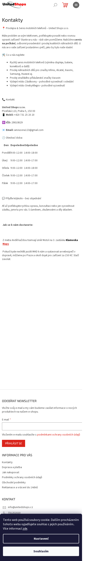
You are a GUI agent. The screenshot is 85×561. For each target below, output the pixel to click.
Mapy (6, 244)
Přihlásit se (13, 443)
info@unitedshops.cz (20, 507)
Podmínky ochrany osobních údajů (22, 477)
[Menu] (76, 5)
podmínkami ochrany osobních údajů (58, 435)
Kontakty (7, 462)
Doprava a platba (12, 467)
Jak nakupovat (10, 472)
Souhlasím (41, 551)
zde (25, 528)
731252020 (14, 513)
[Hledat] (55, 5)
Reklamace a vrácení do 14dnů (20, 487)
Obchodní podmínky (14, 482)
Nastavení (41, 538)
